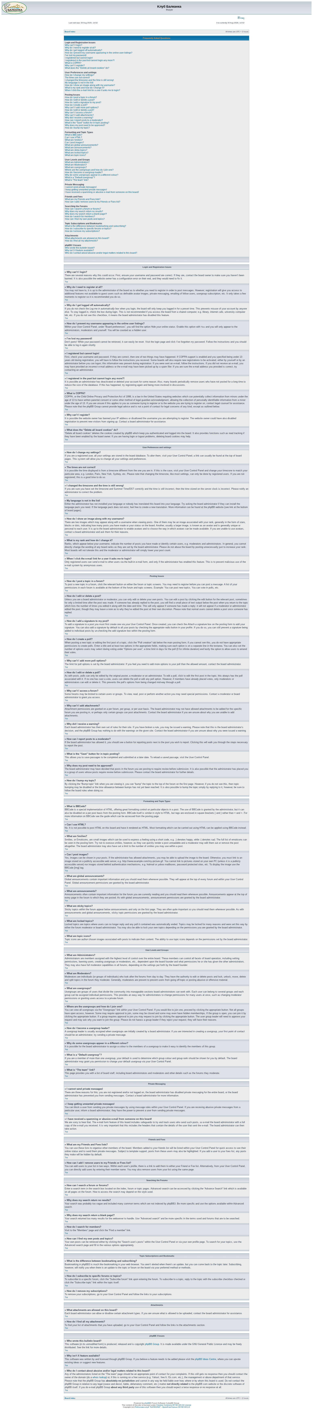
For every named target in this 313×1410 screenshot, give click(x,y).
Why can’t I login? (73, 45)
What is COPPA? (73, 63)
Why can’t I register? (75, 65)
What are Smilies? (74, 140)
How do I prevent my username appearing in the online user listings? (98, 52)
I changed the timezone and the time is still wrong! (89, 80)
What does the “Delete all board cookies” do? (87, 68)
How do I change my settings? (79, 75)
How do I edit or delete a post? (80, 100)
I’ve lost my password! (75, 55)
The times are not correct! (77, 77)
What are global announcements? (81, 145)
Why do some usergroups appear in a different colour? (91, 175)
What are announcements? (78, 147)
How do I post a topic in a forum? (81, 97)
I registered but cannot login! (79, 58)
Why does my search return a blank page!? (86, 214)
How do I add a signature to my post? (83, 102)
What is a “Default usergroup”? (80, 177)
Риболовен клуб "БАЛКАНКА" (148, 1407)
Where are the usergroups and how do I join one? (89, 170)
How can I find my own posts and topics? (85, 219)
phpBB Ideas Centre (205, 1359)
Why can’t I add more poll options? (82, 107)
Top (66, 282)
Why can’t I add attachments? (79, 115)
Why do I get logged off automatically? (83, 50)
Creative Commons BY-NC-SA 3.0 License (173, 1405)
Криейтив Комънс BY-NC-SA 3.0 (176, 1407)
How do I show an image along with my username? (90, 85)
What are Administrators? (77, 162)
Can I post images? (74, 142)
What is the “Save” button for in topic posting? (87, 122)
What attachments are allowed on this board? (87, 238)
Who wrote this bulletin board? (80, 248)
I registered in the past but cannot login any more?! (89, 60)
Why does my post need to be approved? (85, 125)
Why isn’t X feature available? (79, 250)
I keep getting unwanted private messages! (86, 189)
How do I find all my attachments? (81, 240)
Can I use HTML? (73, 137)
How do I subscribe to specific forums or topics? (88, 228)
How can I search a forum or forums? (83, 209)
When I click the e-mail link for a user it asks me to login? (92, 90)
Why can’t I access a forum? (78, 112)
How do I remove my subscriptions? (82, 231)
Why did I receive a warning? (79, 117)
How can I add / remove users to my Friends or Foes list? (92, 201)
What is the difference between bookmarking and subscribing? (95, 226)
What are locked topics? (76, 152)
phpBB (147, 1403)
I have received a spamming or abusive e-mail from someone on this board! (102, 192)
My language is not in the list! (79, 82)
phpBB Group (152, 1344)
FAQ (242, 18)
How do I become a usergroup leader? (84, 172)
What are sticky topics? (76, 150)
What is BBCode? (73, 135)
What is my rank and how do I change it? (85, 87)
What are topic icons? (75, 155)
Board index (70, 32)
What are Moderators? (76, 165)
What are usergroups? (76, 167)
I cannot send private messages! (81, 187)
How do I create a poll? (76, 105)
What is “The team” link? (77, 180)
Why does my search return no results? (84, 211)
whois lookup (99, 1377)
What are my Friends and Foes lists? (83, 199)
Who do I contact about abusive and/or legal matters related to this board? (101, 253)
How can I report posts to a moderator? (84, 120)
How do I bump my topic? (77, 128)
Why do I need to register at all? (80, 47)
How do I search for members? (80, 216)
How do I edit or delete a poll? (79, 110)
